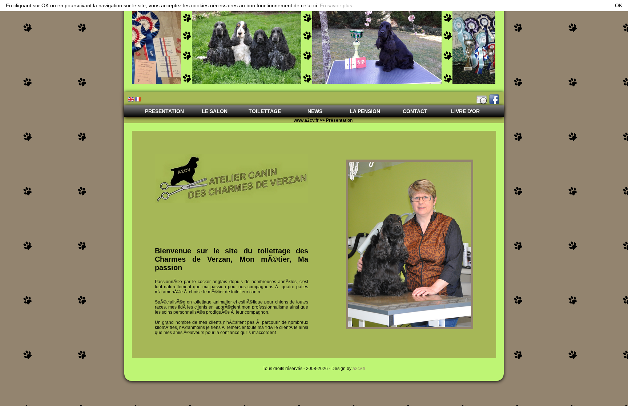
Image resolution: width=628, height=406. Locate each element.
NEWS (314, 111)
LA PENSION (365, 111)
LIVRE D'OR (465, 111)
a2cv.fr (359, 368)
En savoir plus (336, 5)
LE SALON (215, 111)
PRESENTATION (164, 111)
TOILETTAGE (265, 111)
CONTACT (415, 111)
